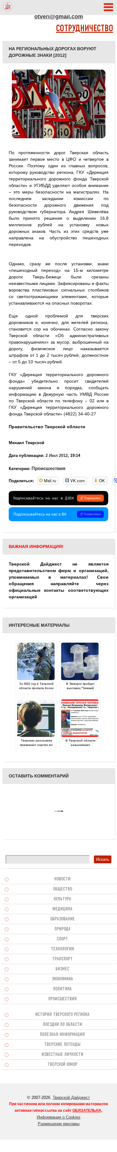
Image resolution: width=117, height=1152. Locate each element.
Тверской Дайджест (71, 1097)
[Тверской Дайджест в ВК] (59, 519)
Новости (62, 879)
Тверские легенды (62, 1044)
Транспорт (62, 959)
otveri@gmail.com (58, 16)
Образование (62, 919)
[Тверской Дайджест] (7, 7)
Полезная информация (62, 1034)
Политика (62, 989)
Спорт (62, 939)
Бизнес (62, 969)
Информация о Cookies (58, 1117)
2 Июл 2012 (57, 455)
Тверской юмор (62, 1064)
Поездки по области (62, 1024)
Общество (62, 889)
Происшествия (49, 468)
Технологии (62, 949)
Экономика (62, 979)
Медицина (62, 909)
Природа (63, 929)
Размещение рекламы (59, 1123)
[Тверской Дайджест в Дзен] (59, 503)
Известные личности (62, 1054)
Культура (62, 899)
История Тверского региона (62, 1014)
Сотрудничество (84, 29)
